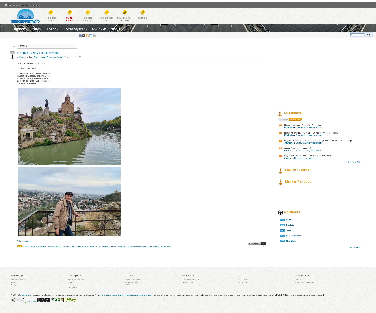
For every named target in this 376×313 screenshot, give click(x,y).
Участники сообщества (76, 279)
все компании (355, 247)
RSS (358, 162)
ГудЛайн (289, 225)
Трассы (53, 29)
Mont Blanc (290, 241)
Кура (169, 246)
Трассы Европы (243, 282)
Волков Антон (27, 295)
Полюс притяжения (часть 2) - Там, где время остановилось (311, 133)
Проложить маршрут (132, 279)
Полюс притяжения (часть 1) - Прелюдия (302, 125)
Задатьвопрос (69, 19)
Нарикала (50, 246)
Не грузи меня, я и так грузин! (38, 52)
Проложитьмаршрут (88, 19)
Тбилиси (33, 246)
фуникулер (105, 246)
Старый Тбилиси (83, 246)
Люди (115, 29)
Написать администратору (304, 282)
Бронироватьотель (106, 19)
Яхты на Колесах (293, 236)
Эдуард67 (288, 143)
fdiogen (22, 57)
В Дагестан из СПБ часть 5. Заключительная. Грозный (308, 156)
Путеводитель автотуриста (191, 279)
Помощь (142, 18)
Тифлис (163, 246)
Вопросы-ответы (187, 282)
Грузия (26, 246)
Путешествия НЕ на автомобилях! (48, 57)
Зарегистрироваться (31, 5)
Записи (19, 29)
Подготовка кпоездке (124, 19)
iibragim (288, 158)
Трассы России (243, 279)
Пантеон (113, 246)
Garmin (288, 220)
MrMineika (289, 127)
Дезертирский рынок (62, 246)
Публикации (283, 119)
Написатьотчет (51, 19)
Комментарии (254, 243)
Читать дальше (25, 241)
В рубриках (15, 285)
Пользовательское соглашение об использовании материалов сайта (126, 295)
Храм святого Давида (134, 246)
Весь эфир (352, 162)
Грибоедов (121, 246)
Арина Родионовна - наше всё (297, 148)
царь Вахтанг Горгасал (150, 246)
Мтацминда (41, 246)
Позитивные (72, 285)
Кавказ (73, 246)
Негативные (72, 287)
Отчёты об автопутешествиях (309, 127)
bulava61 (288, 150)
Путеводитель (76, 29)
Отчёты (36, 29)
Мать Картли (95, 246)
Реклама (297, 279)
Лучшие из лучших (18, 279)
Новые (13, 282)
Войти (8, 5)
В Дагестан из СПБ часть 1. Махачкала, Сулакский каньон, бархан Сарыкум (318, 140)
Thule (288, 230)
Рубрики (99, 29)
